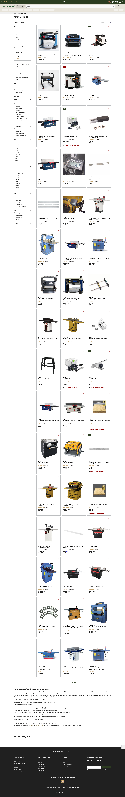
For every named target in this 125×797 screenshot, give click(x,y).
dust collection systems (31, 696)
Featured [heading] (16, 26)
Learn (116, 9)
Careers (64, 762)
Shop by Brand (41, 770)
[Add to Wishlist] (58, 26)
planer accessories (20, 696)
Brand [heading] (15, 35)
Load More (73, 682)
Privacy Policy (105, 769)
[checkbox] (14, 29)
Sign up (106, 767)
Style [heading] (15, 210)
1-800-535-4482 (17, 761)
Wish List (40, 762)
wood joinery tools (40, 725)
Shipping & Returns (18, 769)
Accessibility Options (67, 787)
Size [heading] (15, 139)
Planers (16, 741)
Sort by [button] (102, 22)
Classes (121, 9)
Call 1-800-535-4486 (116, 2)
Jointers (23, 741)
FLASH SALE (62, 1)
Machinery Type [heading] (17, 126)
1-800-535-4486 (17, 765)
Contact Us (16, 767)
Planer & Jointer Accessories (34, 741)
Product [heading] (16, 99)
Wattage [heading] (16, 223)
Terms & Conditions (57, 787)
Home (15, 13)
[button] (106, 22)
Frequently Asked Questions (20, 771)
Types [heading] (15, 193)
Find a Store (65, 766)
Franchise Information (67, 764)
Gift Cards (40, 760)
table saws (31, 725)
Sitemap (77, 787)
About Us (65, 760)
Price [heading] (15, 83)
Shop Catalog (41, 768)
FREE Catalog (41, 764)
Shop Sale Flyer (41, 766)
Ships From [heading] (16, 96)
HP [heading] (14, 166)
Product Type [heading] (17, 62)
